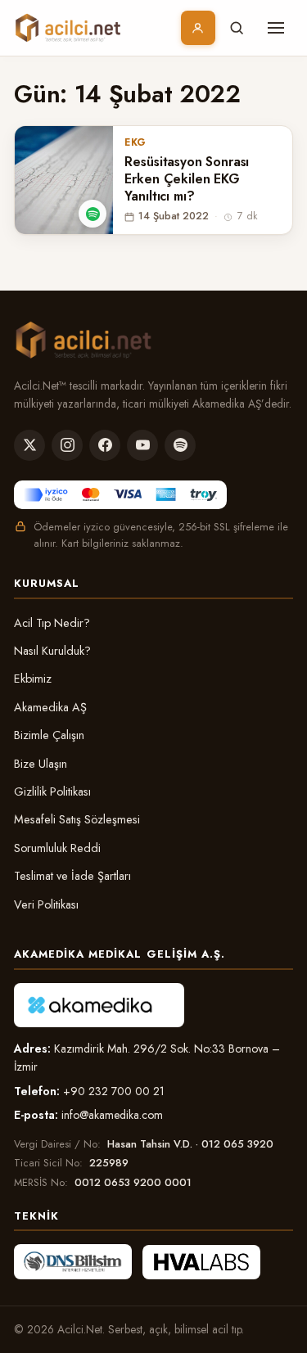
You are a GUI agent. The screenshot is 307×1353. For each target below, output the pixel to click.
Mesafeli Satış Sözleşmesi (77, 819)
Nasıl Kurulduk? (52, 651)
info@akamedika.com (112, 1115)
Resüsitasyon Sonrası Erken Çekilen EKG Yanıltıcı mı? (186, 179)
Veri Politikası (46, 904)
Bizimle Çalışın (49, 735)
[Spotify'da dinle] (92, 214)
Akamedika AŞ (50, 707)
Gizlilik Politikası (52, 791)
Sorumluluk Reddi (57, 848)
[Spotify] (180, 445)
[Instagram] (67, 445)
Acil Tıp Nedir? (52, 623)
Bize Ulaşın (40, 763)
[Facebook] (104, 445)
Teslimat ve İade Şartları (72, 876)
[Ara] (236, 28)
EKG (135, 142)
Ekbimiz (33, 678)
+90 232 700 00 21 (114, 1091)
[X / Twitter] (29, 445)
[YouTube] (142, 445)
